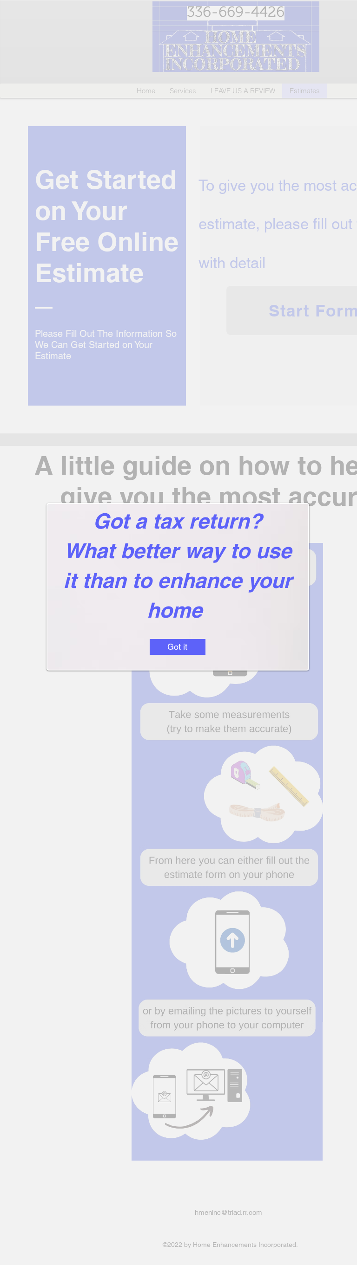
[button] (177, 647)
